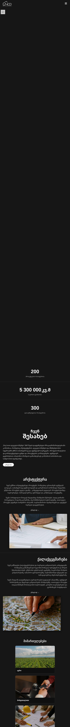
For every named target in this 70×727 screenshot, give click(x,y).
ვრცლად (8, 465)
